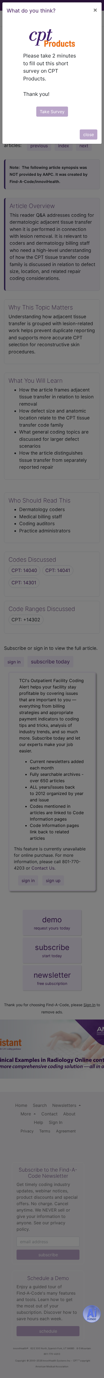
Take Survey (52, 111)
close (88, 134)
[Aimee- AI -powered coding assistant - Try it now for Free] (92, 1314)
